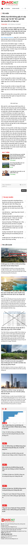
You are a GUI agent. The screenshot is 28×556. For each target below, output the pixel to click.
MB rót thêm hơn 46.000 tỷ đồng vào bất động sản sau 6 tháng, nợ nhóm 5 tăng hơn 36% (13, 469)
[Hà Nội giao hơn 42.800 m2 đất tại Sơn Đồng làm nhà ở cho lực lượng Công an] (14, 255)
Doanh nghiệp (15, 8)
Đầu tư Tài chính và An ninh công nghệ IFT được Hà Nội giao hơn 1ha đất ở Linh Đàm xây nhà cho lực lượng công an (13, 362)
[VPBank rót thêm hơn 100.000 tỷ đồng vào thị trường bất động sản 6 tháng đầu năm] (14, 475)
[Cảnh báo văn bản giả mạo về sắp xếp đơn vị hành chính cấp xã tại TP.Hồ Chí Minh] (14, 318)
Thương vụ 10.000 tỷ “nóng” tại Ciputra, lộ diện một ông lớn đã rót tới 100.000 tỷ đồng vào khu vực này (13, 391)
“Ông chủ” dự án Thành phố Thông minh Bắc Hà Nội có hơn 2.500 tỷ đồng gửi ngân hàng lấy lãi (13, 509)
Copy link (23, 184)
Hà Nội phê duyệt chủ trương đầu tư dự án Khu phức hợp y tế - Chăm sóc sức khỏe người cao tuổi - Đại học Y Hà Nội (12, 218)
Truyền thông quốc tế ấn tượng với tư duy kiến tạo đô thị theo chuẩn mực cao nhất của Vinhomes (12, 227)
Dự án (11, 167)
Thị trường (7, 8)
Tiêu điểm (5, 13)
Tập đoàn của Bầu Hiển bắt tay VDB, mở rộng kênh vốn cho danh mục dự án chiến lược (12, 208)
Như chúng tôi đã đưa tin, (7, 37)
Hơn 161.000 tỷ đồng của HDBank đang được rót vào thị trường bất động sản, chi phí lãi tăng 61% (14, 447)
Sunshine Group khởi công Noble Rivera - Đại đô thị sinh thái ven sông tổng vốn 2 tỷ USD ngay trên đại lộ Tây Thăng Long (12, 202)
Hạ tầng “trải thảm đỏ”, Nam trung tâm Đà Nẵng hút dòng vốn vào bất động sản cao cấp (12, 233)
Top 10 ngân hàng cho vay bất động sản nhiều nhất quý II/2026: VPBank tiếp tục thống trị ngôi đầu (14, 426)
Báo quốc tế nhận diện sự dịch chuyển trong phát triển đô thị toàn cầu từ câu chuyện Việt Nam (13, 294)
